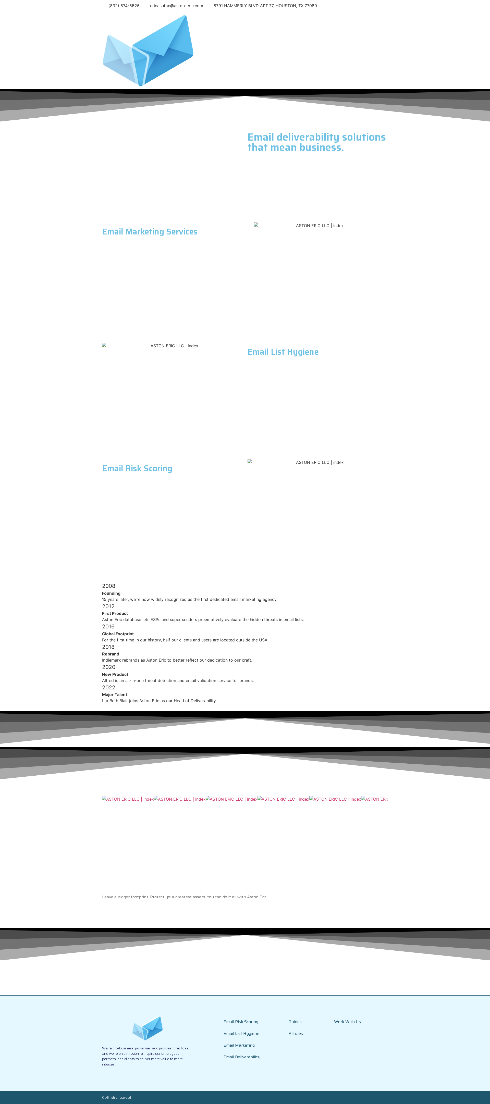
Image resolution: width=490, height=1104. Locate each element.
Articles (296, 1033)
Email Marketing (239, 1045)
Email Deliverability (242, 1057)
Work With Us (347, 1022)
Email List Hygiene (241, 1033)
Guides (295, 1022)
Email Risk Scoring (241, 1022)
